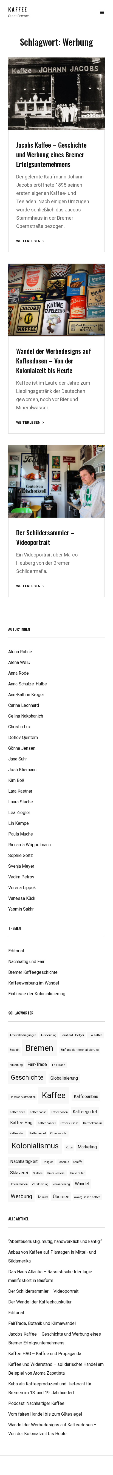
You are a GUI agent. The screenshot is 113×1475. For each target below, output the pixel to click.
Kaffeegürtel (85, 1111)
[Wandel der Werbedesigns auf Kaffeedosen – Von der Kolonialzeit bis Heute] (56, 300)
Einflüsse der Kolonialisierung (36, 993)
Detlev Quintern (23, 737)
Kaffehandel (37, 1133)
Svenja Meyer (21, 866)
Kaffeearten (18, 1112)
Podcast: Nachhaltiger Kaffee (36, 1403)
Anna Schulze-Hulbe (27, 684)
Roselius (63, 1162)
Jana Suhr (17, 759)
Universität (77, 1173)
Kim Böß (16, 780)
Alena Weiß (19, 662)
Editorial (16, 950)
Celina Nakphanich (25, 716)
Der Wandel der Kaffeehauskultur (40, 1302)
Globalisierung (64, 1078)
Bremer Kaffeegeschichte (33, 972)
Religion (48, 1162)
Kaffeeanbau (86, 1096)
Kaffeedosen (59, 1112)
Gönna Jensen (21, 748)
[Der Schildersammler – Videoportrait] (56, 481)
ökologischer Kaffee (87, 1197)
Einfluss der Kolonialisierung (80, 1050)
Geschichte (27, 1077)
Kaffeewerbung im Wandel (33, 983)
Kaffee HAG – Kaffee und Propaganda (44, 1353)
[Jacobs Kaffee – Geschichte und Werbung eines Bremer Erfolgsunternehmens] (56, 93)
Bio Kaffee (96, 1035)
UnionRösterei (56, 1173)
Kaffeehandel (47, 1123)
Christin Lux (19, 726)
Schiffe (78, 1162)
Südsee (38, 1173)
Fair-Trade (37, 1064)
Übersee (61, 1196)
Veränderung (61, 1184)
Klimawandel (58, 1133)
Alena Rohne (20, 651)
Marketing (87, 1146)
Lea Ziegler (19, 812)
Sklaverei (19, 1172)
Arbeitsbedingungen (23, 1035)
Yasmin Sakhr (21, 909)
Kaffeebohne (38, 1112)
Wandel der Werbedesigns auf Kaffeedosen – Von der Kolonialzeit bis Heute (53, 360)
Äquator (43, 1197)
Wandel (82, 1183)
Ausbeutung (48, 1035)
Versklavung (40, 1184)
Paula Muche (20, 834)
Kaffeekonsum (93, 1123)
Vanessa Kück (21, 898)
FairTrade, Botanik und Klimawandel (42, 1323)
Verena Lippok (22, 887)
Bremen (39, 1048)
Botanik (14, 1050)
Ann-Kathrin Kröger (26, 694)
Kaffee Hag (21, 1122)
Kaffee (17, 9)
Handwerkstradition (23, 1097)
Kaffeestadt (17, 1133)
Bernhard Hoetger (72, 1035)
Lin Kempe (18, 823)
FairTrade (58, 1065)
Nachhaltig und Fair (26, 961)
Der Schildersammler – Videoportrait (45, 537)
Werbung (21, 1196)
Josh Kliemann (22, 769)
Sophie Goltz (20, 855)
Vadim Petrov (21, 877)
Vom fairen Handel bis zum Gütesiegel (45, 1414)
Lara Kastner (20, 791)
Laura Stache (20, 801)
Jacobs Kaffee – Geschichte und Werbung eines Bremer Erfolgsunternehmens (51, 154)
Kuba (69, 1147)
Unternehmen (19, 1184)
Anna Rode (18, 673)
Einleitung (16, 1065)
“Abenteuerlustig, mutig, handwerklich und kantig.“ (55, 1241)
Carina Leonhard (23, 705)
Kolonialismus (35, 1145)
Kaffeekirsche (69, 1123)
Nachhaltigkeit (24, 1161)
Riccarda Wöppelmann (29, 844)
